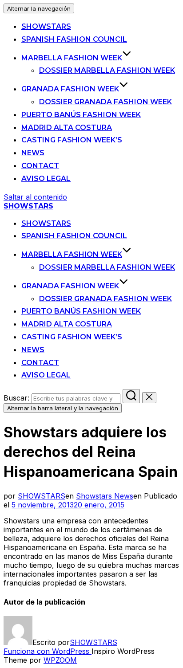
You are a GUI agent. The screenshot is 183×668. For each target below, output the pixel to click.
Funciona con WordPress (48, 651)
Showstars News (104, 495)
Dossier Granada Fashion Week (105, 102)
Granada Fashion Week (70, 89)
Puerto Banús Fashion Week (81, 114)
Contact (40, 165)
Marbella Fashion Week (71, 58)
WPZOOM (60, 660)
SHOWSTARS (46, 26)
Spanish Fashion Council (74, 39)
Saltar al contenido (35, 197)
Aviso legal (46, 178)
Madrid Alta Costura (66, 127)
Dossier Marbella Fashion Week (107, 70)
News (32, 153)
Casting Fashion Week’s (71, 140)
